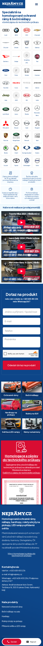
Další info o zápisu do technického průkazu (21, 473)
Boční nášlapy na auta (11, 612)
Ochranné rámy (11, 395)
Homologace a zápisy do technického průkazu (21, 458)
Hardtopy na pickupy (11, 413)
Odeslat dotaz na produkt (21, 365)
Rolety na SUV (32, 413)
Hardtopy (5, 616)
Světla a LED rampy (11, 432)
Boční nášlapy (32, 395)
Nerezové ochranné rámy (12, 607)
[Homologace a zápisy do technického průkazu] (21, 447)
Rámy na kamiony (32, 432)
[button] (36, 4)
